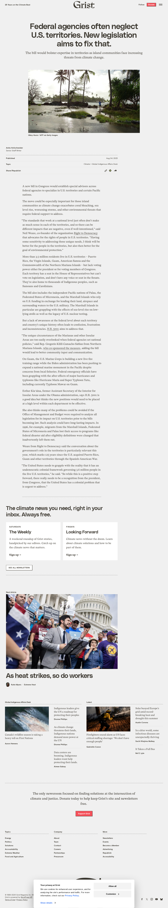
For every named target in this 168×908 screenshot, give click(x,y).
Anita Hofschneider (14, 148)
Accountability (11, 849)
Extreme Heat (30, 684)
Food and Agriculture (14, 856)
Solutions (9, 845)
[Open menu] (160, 4)
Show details (46, 903)
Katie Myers (16, 684)
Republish (107, 853)
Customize (111, 894)
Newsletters (108, 838)
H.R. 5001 (53, 328)
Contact (57, 845)
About (56, 838)
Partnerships (59, 853)
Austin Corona (141, 722)
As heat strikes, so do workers (49, 675)
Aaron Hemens (11, 743)
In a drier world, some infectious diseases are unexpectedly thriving (147, 733)
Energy (8, 838)
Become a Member (111, 845)
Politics (8, 842)
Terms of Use (10, 900)
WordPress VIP (26, 897)
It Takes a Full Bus (145, 749)
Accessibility (108, 856)
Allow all (112, 886)
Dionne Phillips (60, 719)
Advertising (108, 849)
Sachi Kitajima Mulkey (145, 741)
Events (106, 842)
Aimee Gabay (60, 766)
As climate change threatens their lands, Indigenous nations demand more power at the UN (66, 734)
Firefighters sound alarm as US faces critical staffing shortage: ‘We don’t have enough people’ (107, 738)
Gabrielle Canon (93, 747)
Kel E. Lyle (139, 753)
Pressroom (58, 856)
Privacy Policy (22, 900)
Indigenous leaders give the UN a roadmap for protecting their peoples (66, 711)
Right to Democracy (86, 233)
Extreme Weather (12, 853)
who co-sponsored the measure (61, 348)
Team (56, 842)
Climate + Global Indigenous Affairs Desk (101, 164)
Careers (57, 849)
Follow (141, 4)
